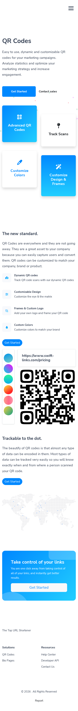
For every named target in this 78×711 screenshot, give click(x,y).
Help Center (48, 654)
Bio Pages (8, 660)
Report (39, 700)
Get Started (19, 91)
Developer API (50, 660)
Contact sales (48, 91)
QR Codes (8, 654)
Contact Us (47, 667)
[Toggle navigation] (71, 8)
